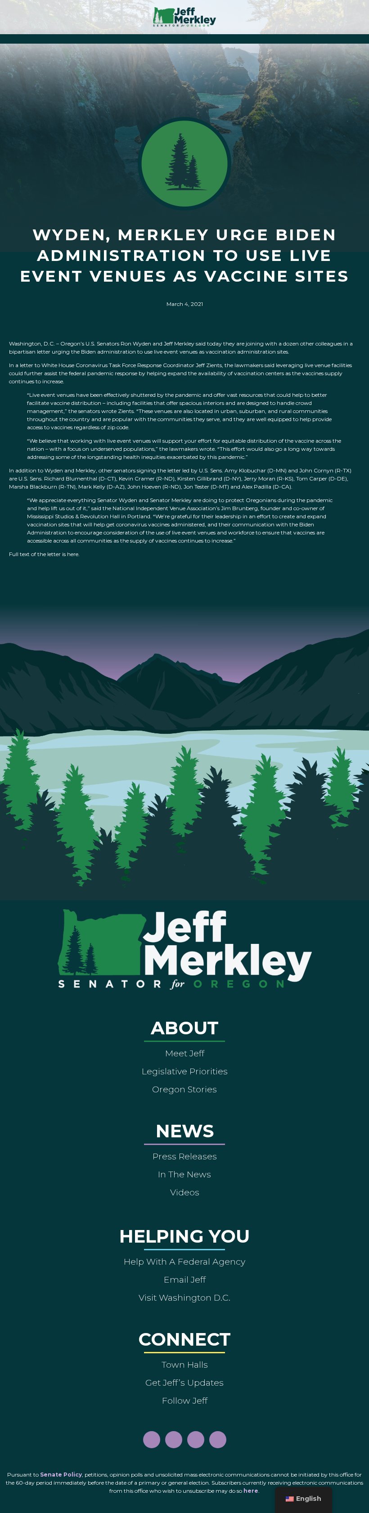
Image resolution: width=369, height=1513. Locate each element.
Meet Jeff (184, 1053)
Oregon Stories (184, 1089)
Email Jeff (185, 1279)
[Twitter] (217, 1439)
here (250, 1490)
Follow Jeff (184, 1400)
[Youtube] (195, 1439)
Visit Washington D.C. (184, 1297)
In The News (184, 1174)
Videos (184, 1192)
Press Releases (185, 1156)
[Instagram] (173, 1439)
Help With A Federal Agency (184, 1261)
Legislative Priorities (185, 1071)
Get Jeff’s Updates (184, 1382)
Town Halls (185, 1364)
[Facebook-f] (151, 1439)
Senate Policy (61, 1474)
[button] (184, 36)
